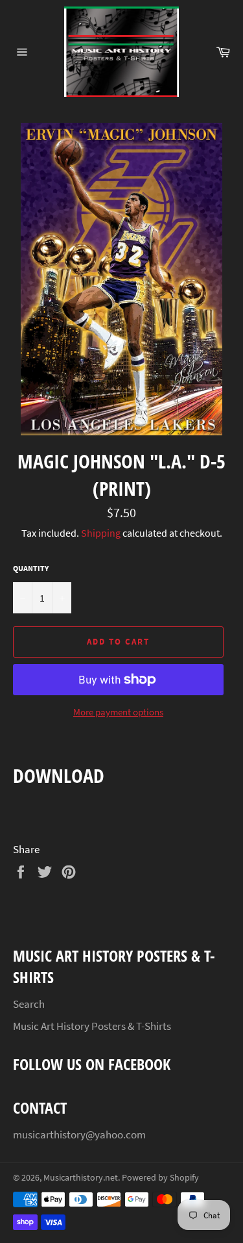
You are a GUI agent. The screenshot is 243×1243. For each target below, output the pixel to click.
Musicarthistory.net (80, 1177)
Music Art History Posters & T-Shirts (92, 1026)
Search (29, 1004)
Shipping (101, 532)
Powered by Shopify (160, 1177)
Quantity (31, 568)
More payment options (118, 712)
